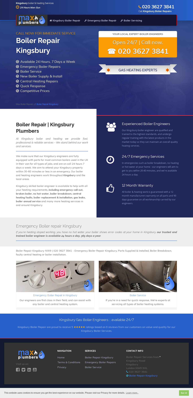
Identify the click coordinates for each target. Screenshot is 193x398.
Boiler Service (93, 367)
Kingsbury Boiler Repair (66, 20)
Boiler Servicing (133, 20)
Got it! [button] (184, 393)
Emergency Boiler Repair (102, 20)
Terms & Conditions (68, 362)
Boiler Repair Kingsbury (99, 357)
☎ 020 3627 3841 (138, 51)
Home (61, 357)
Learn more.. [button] (132, 393)
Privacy (61, 367)
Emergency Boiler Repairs (100, 362)
